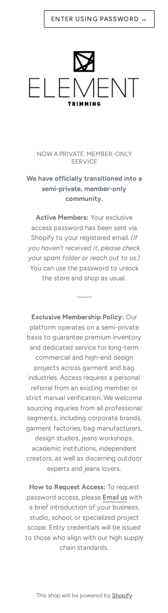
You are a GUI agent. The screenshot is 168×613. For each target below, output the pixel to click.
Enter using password (99, 19)
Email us (115, 497)
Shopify (122, 595)
